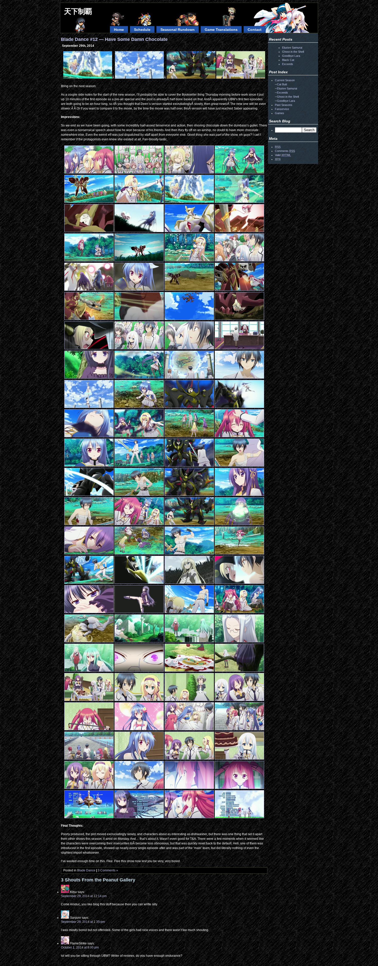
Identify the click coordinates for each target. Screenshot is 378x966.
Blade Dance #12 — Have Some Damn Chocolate (114, 39)
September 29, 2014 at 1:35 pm (83, 922)
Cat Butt (282, 84)
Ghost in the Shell (293, 51)
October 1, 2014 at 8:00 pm (80, 947)
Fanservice (282, 109)
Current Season (285, 80)
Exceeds (287, 64)
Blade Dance (86, 870)
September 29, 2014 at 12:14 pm (84, 896)
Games (279, 113)
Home (119, 30)
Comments (285, 150)
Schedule (142, 30)
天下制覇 (78, 11)
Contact (255, 30)
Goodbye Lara (291, 55)
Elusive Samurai (292, 47)
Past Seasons (283, 104)
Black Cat (288, 59)
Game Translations (221, 30)
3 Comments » (108, 870)
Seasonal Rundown (177, 30)
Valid (283, 155)
